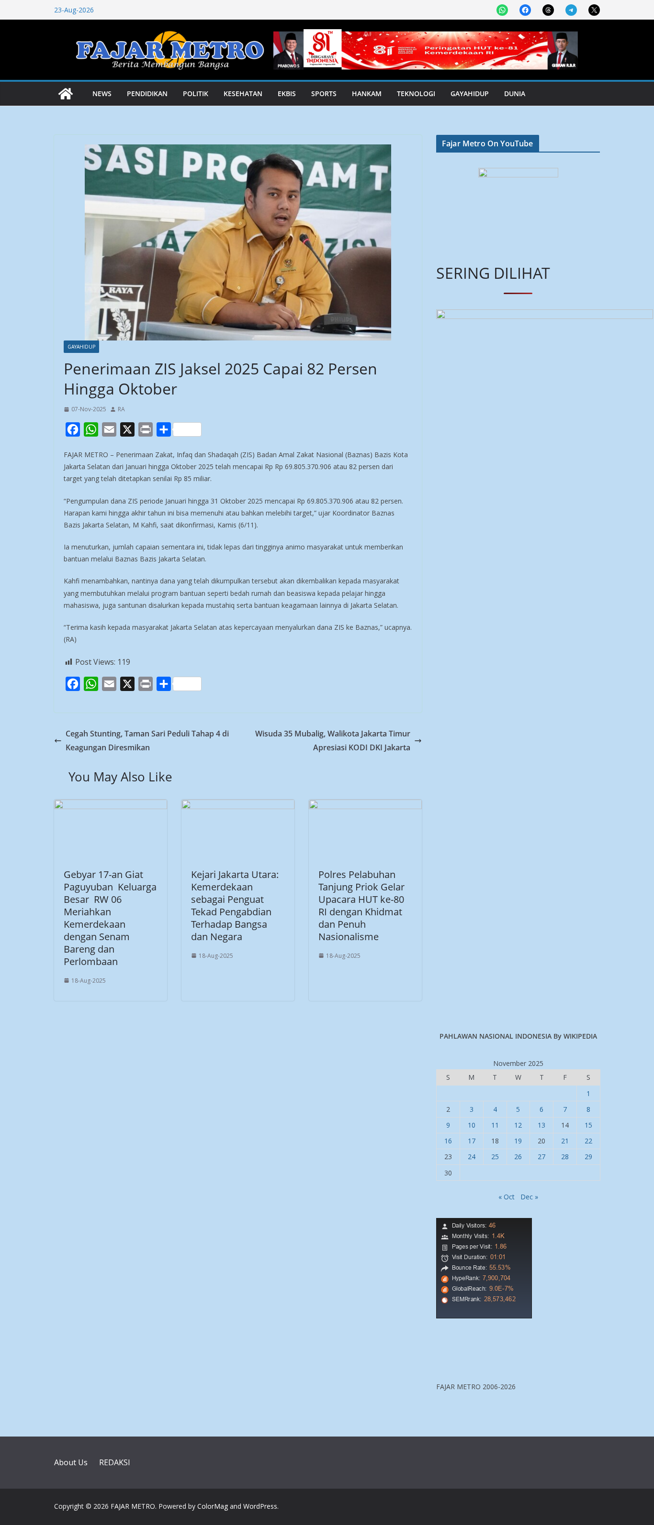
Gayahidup (470, 93)
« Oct (506, 1196)
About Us (71, 1462)
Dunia (514, 93)
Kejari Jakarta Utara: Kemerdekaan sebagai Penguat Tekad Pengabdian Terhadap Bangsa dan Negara (235, 905)
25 (495, 1156)
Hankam (367, 93)
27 (541, 1156)
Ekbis (287, 93)
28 (565, 1156)
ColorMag (212, 1506)
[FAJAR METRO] (65, 93)
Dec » (529, 1196)
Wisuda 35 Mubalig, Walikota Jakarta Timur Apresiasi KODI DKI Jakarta (332, 740)
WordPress (260, 1506)
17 (471, 1140)
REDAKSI (114, 1462)
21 (565, 1140)
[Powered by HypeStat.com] (484, 1224)
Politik (195, 93)
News (102, 93)
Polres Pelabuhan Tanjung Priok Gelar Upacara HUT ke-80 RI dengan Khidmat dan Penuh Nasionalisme (361, 905)
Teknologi (416, 93)
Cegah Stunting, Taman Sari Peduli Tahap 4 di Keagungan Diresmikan (147, 740)
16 (448, 1140)
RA (121, 409)
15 (588, 1125)
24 (471, 1156)
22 (588, 1140)
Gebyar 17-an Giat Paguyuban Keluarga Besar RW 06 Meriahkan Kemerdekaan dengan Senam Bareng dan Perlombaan (110, 918)
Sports (324, 93)
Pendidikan (147, 93)
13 (541, 1125)
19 (518, 1140)
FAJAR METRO (133, 1506)
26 (518, 1156)
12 (518, 1125)
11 (495, 1125)
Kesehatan (243, 93)
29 (588, 1156)
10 (471, 1125)
